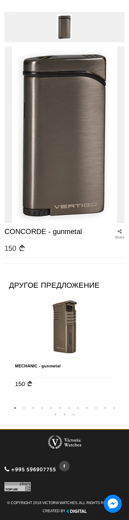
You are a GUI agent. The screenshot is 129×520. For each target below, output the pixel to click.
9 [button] (87, 408)
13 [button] (55, 415)
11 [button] (105, 408)
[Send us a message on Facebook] (113, 504)
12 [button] (114, 408)
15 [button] (73, 415)
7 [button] (69, 408)
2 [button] (24, 408)
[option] (64, 343)
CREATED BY (54, 511)
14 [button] (65, 415)
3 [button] (33, 408)
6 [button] (60, 408)
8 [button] (78, 408)
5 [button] (51, 408)
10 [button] (96, 408)
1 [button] (15, 408)
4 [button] (42, 408)
